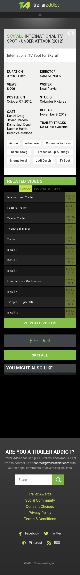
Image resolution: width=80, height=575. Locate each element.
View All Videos (40, 323)
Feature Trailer (17, 207)
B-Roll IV (13, 312)
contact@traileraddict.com (51, 463)
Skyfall (15, 36)
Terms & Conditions (40, 519)
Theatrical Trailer (18, 228)
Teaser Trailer (16, 218)
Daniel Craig (19, 152)
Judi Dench (43, 160)
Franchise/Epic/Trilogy (53, 152)
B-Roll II (12, 260)
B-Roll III (12, 270)
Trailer (11, 239)
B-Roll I (12, 249)
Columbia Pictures (58, 143)
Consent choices (40, 506)
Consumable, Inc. (45, 563)
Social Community (40, 500)
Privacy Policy (40, 512)
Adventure (32, 143)
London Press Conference (24, 281)
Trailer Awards (40, 494)
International (18, 160)
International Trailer (20, 197)
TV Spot (65, 160)
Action (13, 143)
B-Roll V (12, 291)
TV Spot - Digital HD (20, 302)
